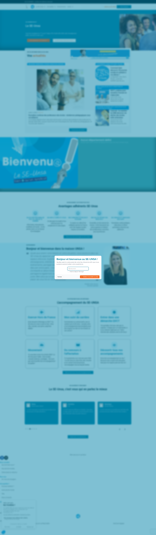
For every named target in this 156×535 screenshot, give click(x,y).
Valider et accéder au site (90, 277)
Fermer (60, 277)
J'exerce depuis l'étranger (77, 271)
